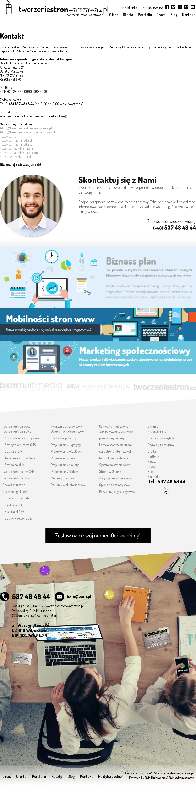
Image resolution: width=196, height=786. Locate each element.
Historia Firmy (157, 431)
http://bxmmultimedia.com (17, 144)
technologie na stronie (113, 458)
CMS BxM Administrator (39, 615)
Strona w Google (110, 471)
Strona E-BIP (13, 451)
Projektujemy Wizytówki (66, 451)
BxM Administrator (181, 778)
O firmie (153, 426)
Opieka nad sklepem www (67, 431)
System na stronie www (114, 465)
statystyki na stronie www (115, 478)
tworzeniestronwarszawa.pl (64, 606)
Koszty (152, 461)
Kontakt (153, 476)
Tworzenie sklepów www (66, 426)
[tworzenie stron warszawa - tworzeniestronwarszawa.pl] (54, 9)
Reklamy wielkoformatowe (68, 485)
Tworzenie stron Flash (16, 478)
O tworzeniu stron (13, 485)
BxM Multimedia (41, 610)
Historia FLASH (14, 512)
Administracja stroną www (22, 438)
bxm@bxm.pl (79, 596)
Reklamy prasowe (62, 478)
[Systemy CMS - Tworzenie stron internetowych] (98, 383)
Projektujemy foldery (64, 471)
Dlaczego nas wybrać (161, 438)
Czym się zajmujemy (161, 445)
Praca (151, 466)
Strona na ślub (14, 465)
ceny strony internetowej (115, 451)
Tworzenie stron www (16, 426)
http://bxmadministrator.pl (17, 148)
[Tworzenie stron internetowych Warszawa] (98, 274)
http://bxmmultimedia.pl (16, 140)
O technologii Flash (14, 491)
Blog (151, 471)
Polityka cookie (110, 776)
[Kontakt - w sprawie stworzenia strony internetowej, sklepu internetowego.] (98, 535)
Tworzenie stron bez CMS (18, 471)
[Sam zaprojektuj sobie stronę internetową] (164, 383)
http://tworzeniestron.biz (16, 156)
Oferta (152, 451)
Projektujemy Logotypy (66, 445)
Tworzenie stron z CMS (17, 431)
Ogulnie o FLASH (16, 505)
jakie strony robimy (111, 438)
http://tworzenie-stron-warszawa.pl (27, 132)
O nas (6, 776)
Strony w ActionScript (19, 518)
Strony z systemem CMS (20, 445)
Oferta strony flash (17, 498)
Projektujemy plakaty (65, 465)
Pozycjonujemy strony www (117, 491)
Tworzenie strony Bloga (20, 458)
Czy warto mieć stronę (113, 426)
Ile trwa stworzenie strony (115, 445)
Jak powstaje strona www (116, 431)
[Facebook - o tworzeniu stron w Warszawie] (193, 7)
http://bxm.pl (8, 136)
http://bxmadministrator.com (19, 152)
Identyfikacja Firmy (63, 438)
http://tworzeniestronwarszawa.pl (26, 128)
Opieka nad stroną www (114, 485)
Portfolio (153, 456)
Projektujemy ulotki (63, 458)
